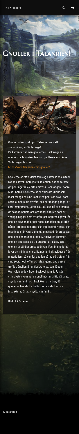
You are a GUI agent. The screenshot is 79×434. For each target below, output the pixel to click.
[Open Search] (63, 8)
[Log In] (72, 8)
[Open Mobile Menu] (55, 8)
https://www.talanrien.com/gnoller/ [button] (29, 167)
